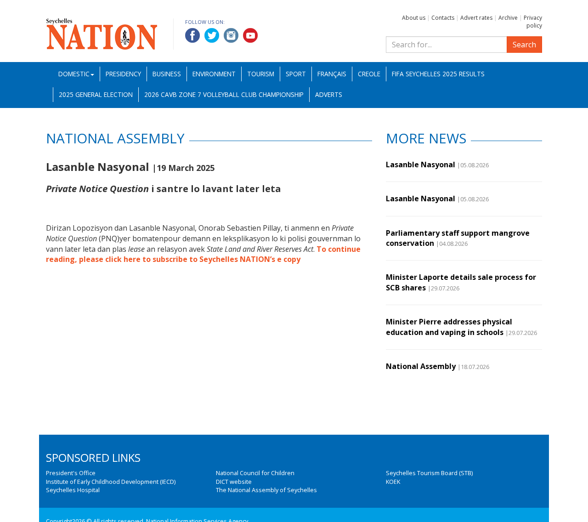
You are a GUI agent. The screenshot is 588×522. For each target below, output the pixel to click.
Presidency (123, 73)
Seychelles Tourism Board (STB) (429, 473)
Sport (296, 73)
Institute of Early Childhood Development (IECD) (110, 481)
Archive (508, 18)
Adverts (328, 94)
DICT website (234, 481)
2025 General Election (96, 94)
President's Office (71, 473)
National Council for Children (255, 473)
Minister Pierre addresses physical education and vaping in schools (449, 327)
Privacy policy (533, 21)
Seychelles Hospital (73, 490)
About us (413, 18)
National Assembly (421, 366)
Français (331, 73)
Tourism (260, 73)
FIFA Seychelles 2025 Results (438, 73)
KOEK (393, 481)
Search (524, 45)
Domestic (74, 73)
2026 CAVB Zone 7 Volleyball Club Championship (224, 94)
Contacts (442, 18)
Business (167, 73)
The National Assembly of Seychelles (266, 490)
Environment (214, 73)
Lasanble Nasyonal (420, 164)
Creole (369, 73)
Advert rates (476, 18)
